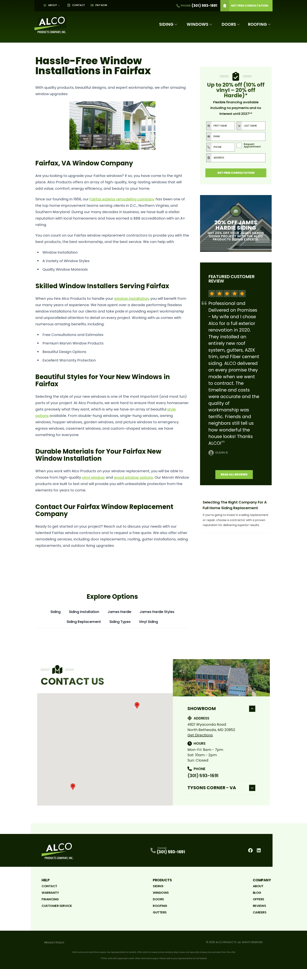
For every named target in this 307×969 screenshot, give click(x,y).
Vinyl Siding (148, 621)
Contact (78, 5)
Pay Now (101, 5)
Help (45, 880)
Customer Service (57, 906)
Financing (50, 899)
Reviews (259, 906)
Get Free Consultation (249, 6)
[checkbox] (239, 145)
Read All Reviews (234, 474)
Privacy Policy (54, 942)
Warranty (50, 892)
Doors (229, 24)
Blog (257, 892)
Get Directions (200, 735)
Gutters (160, 912)
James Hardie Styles (157, 611)
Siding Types (120, 621)
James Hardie (119, 611)
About (52, 5)
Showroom (201, 708)
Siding (166, 24)
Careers (259, 912)
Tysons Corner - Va (211, 788)
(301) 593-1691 (202, 776)
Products (162, 880)
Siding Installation (84, 611)
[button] (137, 705)
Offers (258, 899)
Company (262, 880)
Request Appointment (252, 145)
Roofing (257, 24)
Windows (197, 24)
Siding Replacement (84, 621)
